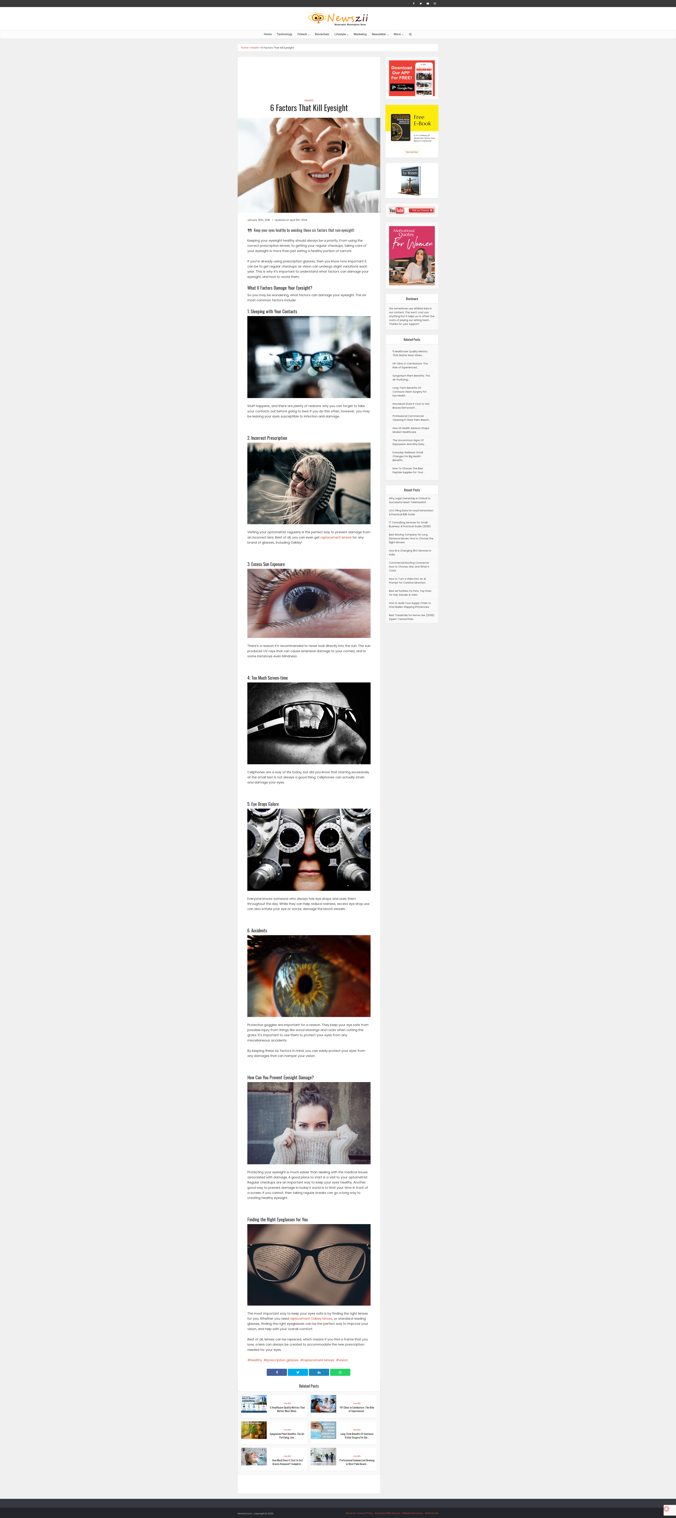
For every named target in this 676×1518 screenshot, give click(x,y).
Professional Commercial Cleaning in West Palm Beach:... (357, 1462)
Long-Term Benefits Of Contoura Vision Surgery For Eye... (356, 1435)
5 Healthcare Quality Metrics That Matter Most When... (287, 1409)
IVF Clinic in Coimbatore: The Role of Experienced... (357, 1409)
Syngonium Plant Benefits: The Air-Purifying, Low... (287, 1435)
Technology (284, 34)
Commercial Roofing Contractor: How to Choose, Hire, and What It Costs (409, 566)
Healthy (256, 1360)
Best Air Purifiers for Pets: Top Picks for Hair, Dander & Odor (410, 593)
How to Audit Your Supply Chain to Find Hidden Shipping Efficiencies (410, 605)
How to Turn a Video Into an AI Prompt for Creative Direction (407, 580)
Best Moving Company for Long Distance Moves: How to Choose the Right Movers (411, 538)
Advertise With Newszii (387, 1513)
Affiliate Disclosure (412, 1513)
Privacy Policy (365, 1513)
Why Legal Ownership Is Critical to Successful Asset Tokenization (409, 500)
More (397, 34)
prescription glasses (283, 1360)
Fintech (302, 34)
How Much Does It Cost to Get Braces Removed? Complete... (287, 1462)
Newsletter (379, 34)
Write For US (431, 1513)
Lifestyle (340, 34)
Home (268, 34)
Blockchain (322, 34)
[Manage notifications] (666, 1509)
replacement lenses (336, 537)
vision (343, 1360)
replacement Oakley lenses (311, 1318)
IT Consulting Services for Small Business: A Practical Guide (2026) (410, 524)
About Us (351, 1513)
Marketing (360, 34)
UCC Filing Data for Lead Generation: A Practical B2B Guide (411, 512)
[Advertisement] (309, 74)
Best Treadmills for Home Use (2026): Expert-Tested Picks (412, 617)
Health (255, 47)
